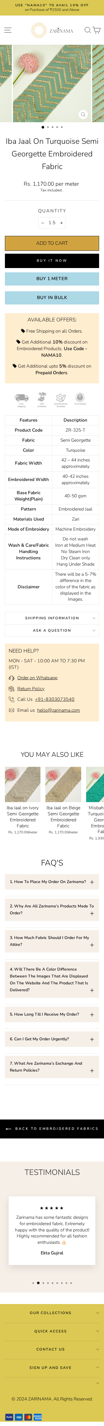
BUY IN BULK (52, 297)
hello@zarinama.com (58, 710)
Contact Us (50, 1349)
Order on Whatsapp (37, 678)
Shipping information (52, 618)
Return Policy (30, 689)
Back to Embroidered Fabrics (56, 1128)
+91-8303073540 (55, 699)
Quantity (52, 211)
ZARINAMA (39, 1399)
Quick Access (50, 1331)
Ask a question (52, 630)
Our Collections (51, 1312)
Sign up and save (50, 1367)
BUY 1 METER (52, 279)
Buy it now (52, 260)
